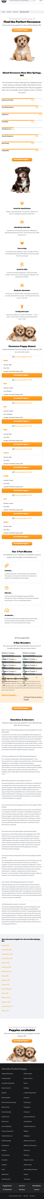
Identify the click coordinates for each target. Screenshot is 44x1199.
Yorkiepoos (27, 1179)
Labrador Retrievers (29, 1126)
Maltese (26, 1131)
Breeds (9, 11)
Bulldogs (26, 1088)
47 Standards (7, 1189)
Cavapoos (27, 1097)
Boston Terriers (28, 1078)
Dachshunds (5, 1116)
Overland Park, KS (7, 1006)
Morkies (4, 1150)
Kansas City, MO (6, 971)
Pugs (3, 1169)
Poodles (4, 1164)
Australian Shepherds (8, 1083)
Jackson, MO (5, 945)
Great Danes (5, 1145)
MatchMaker (36, 1186)
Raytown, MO (5, 963)
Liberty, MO (5, 976)
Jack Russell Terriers (29, 1116)
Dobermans (5, 1121)
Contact (36, 1189)
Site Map (26, 1195)
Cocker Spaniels (6, 1112)
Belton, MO (5, 993)
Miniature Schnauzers (30, 1145)
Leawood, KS (5, 984)
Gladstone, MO (6, 1002)
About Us (22, 1186)
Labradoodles (28, 1121)
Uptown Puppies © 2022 (15, 1195)
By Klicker (32, 1195)
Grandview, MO (6, 967)
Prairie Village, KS (7, 989)
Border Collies (28, 1073)
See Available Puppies (21, 30)
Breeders (22, 1189)
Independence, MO (7, 954)
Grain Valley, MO (6, 949)
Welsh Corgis (27, 1164)
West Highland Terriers (30, 1169)
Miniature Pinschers (29, 1140)
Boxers (26, 1083)
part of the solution (25, 623)
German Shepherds (7, 1131)
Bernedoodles (6, 1097)
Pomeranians (5, 1155)
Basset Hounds (6, 1088)
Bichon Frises (5, 1107)
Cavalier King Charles (30, 1093)
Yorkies (26, 1174)
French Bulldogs (6, 1126)
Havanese (15, 11)
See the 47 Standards (9, 695)
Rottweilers (5, 1174)
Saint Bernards (6, 1179)
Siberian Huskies (29, 1160)
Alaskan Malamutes (7, 1073)
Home (3, 11)
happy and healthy (28, 596)
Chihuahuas (27, 1102)
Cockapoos (27, 1107)
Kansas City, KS (6, 997)
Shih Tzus (26, 1155)
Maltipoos (27, 1136)
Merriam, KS (5, 1010)
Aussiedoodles (6, 1078)
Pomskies (4, 1160)
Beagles (4, 1093)
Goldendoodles (6, 1140)
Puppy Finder (7, 1186)
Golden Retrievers (7, 1136)
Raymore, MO (6, 980)
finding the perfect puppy (21, 578)
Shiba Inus (27, 1150)
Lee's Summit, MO (7, 958)
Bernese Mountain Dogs (9, 1102)
